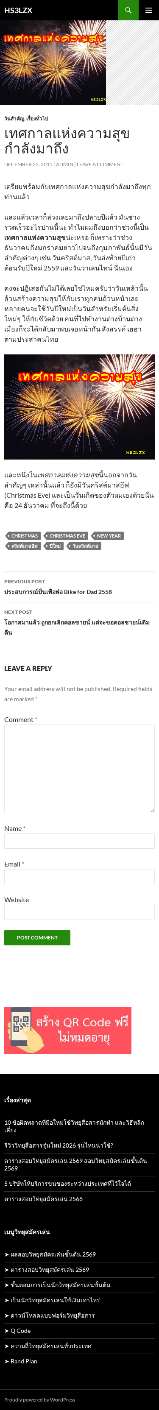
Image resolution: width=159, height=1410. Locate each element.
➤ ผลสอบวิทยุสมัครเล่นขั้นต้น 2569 (50, 1254)
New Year (109, 535)
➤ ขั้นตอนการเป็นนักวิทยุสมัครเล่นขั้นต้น (57, 1284)
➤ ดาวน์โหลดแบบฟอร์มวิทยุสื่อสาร (49, 1315)
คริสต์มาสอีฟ (24, 546)
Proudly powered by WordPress (39, 1399)
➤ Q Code (17, 1330)
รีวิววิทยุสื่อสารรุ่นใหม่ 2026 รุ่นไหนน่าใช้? (58, 1145)
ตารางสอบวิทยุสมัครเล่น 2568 (43, 1198)
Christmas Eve (67, 535)
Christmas (24, 535)
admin (64, 164)
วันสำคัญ (14, 118)
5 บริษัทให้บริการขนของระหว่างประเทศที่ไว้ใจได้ (67, 1183)
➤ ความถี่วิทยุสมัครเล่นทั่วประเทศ (48, 1345)
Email (14, 864)
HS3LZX (18, 10)
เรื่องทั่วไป (37, 118)
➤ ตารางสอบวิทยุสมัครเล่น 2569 (46, 1269)
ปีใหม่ (55, 546)
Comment (20, 719)
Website (16, 899)
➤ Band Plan (20, 1361)
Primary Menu (149, 10)
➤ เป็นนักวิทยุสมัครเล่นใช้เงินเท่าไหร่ (52, 1300)
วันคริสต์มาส (85, 546)
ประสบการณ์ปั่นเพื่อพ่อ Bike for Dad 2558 (58, 586)
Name (14, 828)
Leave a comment (100, 164)
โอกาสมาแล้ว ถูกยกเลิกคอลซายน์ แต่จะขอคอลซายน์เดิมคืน (77, 622)
